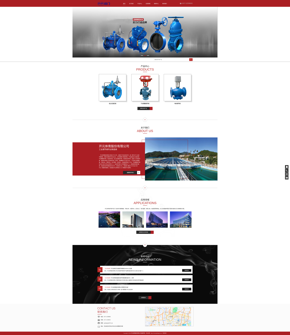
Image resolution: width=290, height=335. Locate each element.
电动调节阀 (177, 103)
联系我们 (164, 3)
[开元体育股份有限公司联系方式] (120, 311)
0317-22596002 (107, 316)
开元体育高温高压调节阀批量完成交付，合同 (122, 278)
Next (187, 32)
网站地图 (148, 333)
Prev (103, 32)
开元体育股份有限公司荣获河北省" (120, 287)
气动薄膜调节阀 (145, 103)
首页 (124, 3)
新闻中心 (156, 3)
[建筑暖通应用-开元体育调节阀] (109, 219)
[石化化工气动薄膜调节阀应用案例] (133, 219)
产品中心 (139, 3)
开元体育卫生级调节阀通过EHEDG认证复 (121, 268)
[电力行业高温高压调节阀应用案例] (157, 219)
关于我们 (131, 3)
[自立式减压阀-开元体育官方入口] (112, 88)
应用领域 (148, 3)
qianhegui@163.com (108, 323)
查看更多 (187, 270)
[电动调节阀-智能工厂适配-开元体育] (177, 88)
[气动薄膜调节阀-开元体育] (145, 88)
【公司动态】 (107, 268)
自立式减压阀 (112, 103)
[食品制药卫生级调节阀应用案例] (181, 219)
